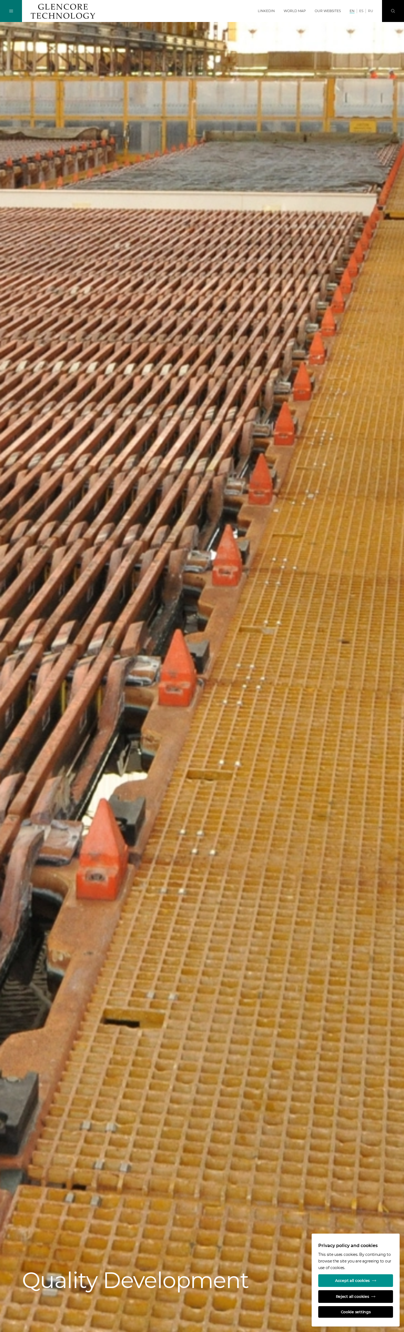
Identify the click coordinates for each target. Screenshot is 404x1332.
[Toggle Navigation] (11, 11)
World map (295, 11)
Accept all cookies (352, 1280)
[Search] (393, 11)
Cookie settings (356, 1311)
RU (370, 11)
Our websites (328, 11)
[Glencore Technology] (63, 11)
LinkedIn (266, 11)
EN (352, 11)
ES (361, 11)
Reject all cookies (352, 1296)
